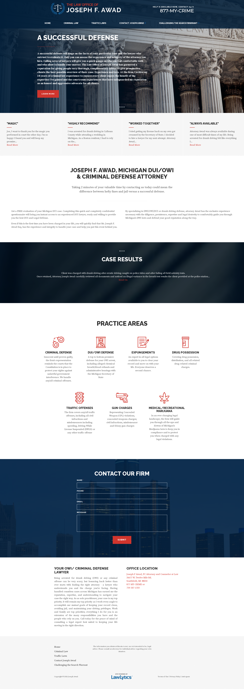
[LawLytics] (122, 676)
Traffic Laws (98, 23)
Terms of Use (163, 677)
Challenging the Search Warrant (178, 23)
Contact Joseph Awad (131, 23)
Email (80, 502)
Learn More (48, 98)
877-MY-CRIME (177, 10)
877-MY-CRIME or (136, 584)
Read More (12, 145)
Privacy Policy (175, 677)
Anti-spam (186, 677)
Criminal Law (71, 23)
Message (82, 512)
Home (48, 23)
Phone (81, 491)
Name (80, 480)
